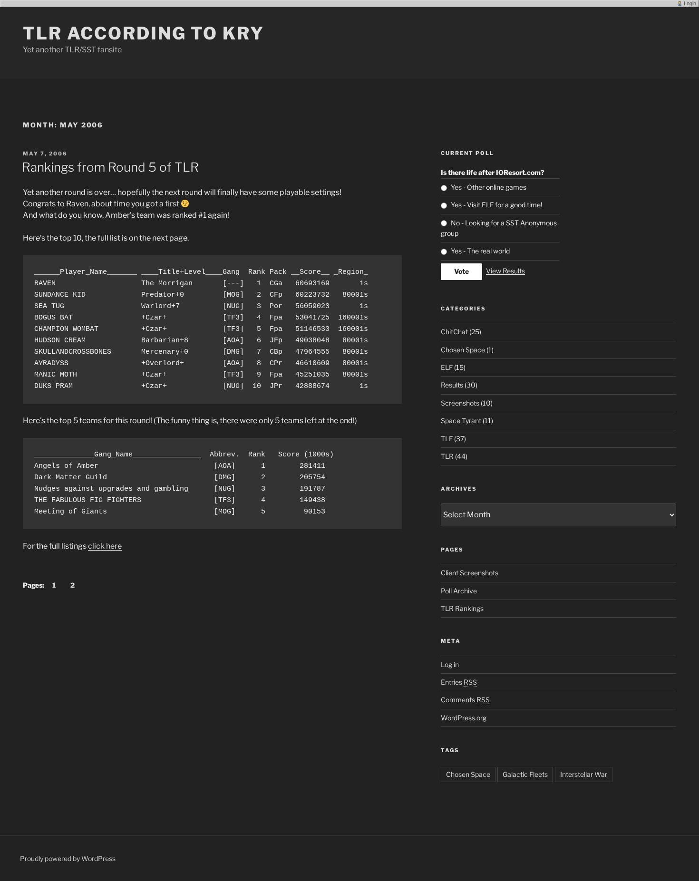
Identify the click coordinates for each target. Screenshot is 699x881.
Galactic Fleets (525, 774)
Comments (465, 700)
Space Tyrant (461, 420)
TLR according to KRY (143, 33)
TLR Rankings (462, 608)
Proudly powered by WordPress (68, 858)
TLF (447, 439)
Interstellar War (583, 774)
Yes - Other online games (488, 187)
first (172, 203)
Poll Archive (459, 591)
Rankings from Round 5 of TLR (110, 167)
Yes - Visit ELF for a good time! (496, 205)
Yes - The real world (480, 251)
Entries (459, 682)
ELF (447, 367)
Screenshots (460, 403)
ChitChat (454, 332)
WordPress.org (463, 718)
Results (452, 385)
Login (690, 3)
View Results (505, 271)
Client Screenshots (469, 573)
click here (105, 546)
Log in (450, 664)
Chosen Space (463, 350)
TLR (447, 456)
